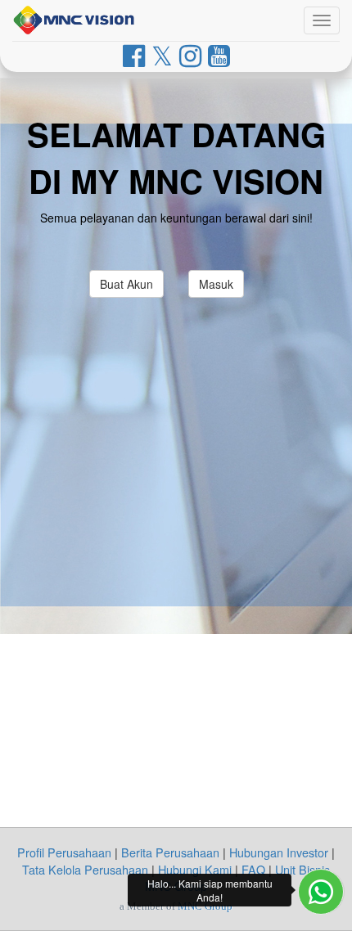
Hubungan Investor (278, 852)
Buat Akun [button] (126, 284)
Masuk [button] (216, 284)
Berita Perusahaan (170, 852)
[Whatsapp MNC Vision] (321, 892)
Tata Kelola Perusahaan (85, 869)
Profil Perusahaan (64, 852)
